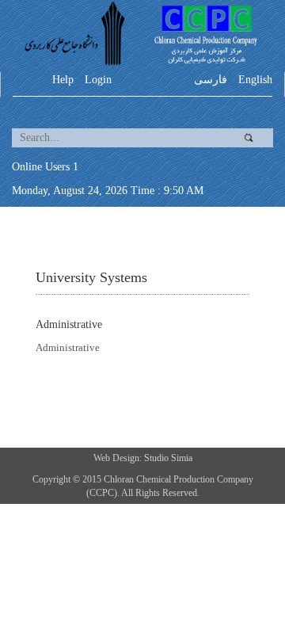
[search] (116, 137)
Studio (157, 458)
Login (98, 80)
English (255, 80)
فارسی (210, 80)
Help (63, 80)
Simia (181, 458)
